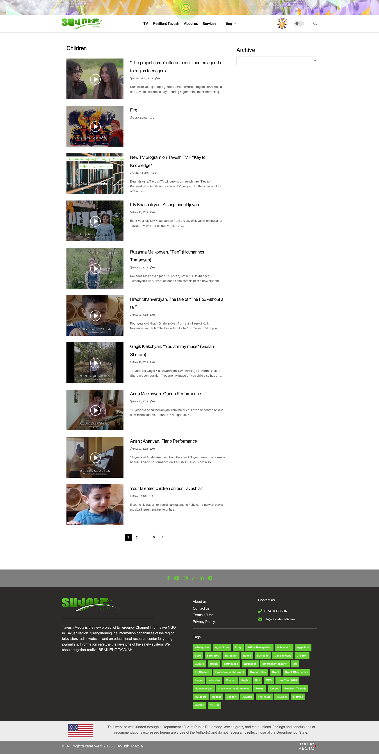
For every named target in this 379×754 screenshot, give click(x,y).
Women (199, 705)
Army (238, 647)
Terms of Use (203, 615)
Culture (199, 664)
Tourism (282, 697)
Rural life (200, 697)
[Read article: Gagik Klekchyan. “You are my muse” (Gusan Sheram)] (94, 362)
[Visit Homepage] (85, 23)
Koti (257, 680)
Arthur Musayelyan (259, 647)
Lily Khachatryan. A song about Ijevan (164, 205)
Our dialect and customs (234, 688)
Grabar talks (258, 672)
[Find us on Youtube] (176, 578)
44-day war (202, 647)
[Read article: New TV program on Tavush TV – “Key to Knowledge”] (94, 173)
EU (295, 664)
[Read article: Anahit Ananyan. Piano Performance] (94, 457)
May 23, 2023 (140, 212)
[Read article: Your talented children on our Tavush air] (94, 504)
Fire (133, 110)
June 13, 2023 (140, 173)
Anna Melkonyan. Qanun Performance (165, 394)
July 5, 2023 (139, 118)
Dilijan (214, 664)
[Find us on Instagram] (186, 578)
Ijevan (199, 680)
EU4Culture (202, 672)
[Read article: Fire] (94, 126)
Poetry (260, 688)
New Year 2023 (287, 680)
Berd (198, 656)
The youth (264, 697)
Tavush (247, 697)
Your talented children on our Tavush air (166, 488)
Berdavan (231, 656)
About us (191, 23)
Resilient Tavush (166, 23)
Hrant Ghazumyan (296, 672)
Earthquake (231, 664)
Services (209, 23)
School (216, 697)
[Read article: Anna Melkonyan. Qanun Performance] (94, 410)
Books (247, 656)
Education (250, 664)
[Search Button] (315, 23)
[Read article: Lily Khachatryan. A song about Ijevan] (94, 220)
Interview (214, 680)
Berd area (213, 656)
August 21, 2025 (142, 78)
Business (263, 656)
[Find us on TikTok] (193, 578)
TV (145, 23)
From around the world (229, 672)
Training (298, 697)
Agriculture (222, 647)
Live (194, 9)
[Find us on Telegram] (210, 578)
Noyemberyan (204, 688)
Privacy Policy (204, 621)
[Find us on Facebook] (168, 578)
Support (232, 697)
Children (302, 656)
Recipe (274, 688)
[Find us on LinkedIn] (202, 578)
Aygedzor (303, 647)
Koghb (245, 680)
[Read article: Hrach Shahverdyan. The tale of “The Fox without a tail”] (94, 315)
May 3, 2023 (139, 496)
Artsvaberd (284, 647)
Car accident (283, 656)
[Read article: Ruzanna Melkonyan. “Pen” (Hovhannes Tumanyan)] (94, 268)
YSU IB (214, 705)
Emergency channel (275, 664)
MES (269, 680)
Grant (275, 672)
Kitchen (231, 680)
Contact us (201, 608)
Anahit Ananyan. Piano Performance (163, 441)
